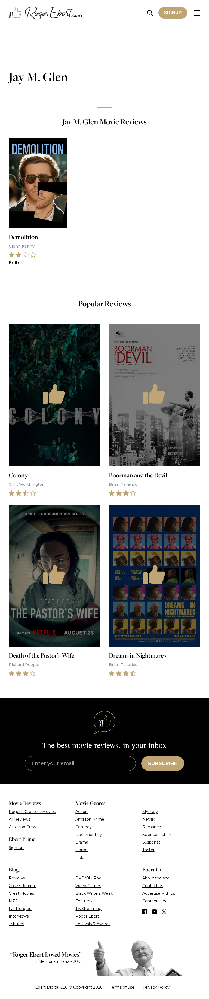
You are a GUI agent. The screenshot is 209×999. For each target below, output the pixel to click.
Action (81, 811)
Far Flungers (20, 908)
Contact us (152, 885)
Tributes (16, 923)
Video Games (88, 885)
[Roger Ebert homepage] (45, 13)
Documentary (88, 834)
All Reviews (19, 819)
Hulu (79, 857)
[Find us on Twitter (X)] (164, 911)
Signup (173, 12)
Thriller (148, 849)
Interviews (19, 916)
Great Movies (21, 893)
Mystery (150, 811)
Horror (81, 849)
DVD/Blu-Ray (88, 878)
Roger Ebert (87, 916)
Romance (151, 826)
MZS (13, 901)
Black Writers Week (94, 893)
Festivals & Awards (92, 923)
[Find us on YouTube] (154, 911)
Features (83, 901)
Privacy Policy (156, 987)
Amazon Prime (89, 819)
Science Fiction (156, 834)
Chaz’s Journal (22, 885)
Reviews (17, 878)
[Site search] (150, 13)
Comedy (83, 826)
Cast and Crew (22, 826)
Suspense (151, 842)
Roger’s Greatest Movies (32, 811)
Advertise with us (158, 893)
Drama (81, 842)
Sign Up (16, 847)
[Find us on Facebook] (144, 911)
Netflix (148, 819)
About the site (156, 878)
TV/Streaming (88, 908)
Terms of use (122, 987)
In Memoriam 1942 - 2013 (57, 961)
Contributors (154, 901)
